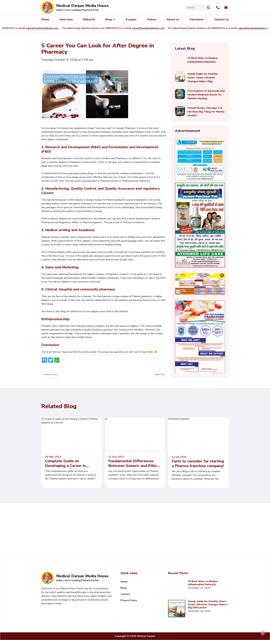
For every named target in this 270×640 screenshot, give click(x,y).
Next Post (160, 374)
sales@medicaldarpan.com (37, 28)
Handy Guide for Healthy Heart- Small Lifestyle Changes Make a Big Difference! (208, 604)
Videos (151, 19)
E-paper (131, 19)
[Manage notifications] (262, 633)
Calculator (196, 19)
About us (173, 19)
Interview (66, 19)
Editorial (89, 19)
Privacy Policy (128, 600)
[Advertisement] (135, 530)
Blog (108, 19)
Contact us (221, 19)
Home (45, 19)
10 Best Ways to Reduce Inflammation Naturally (203, 583)
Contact (125, 594)
